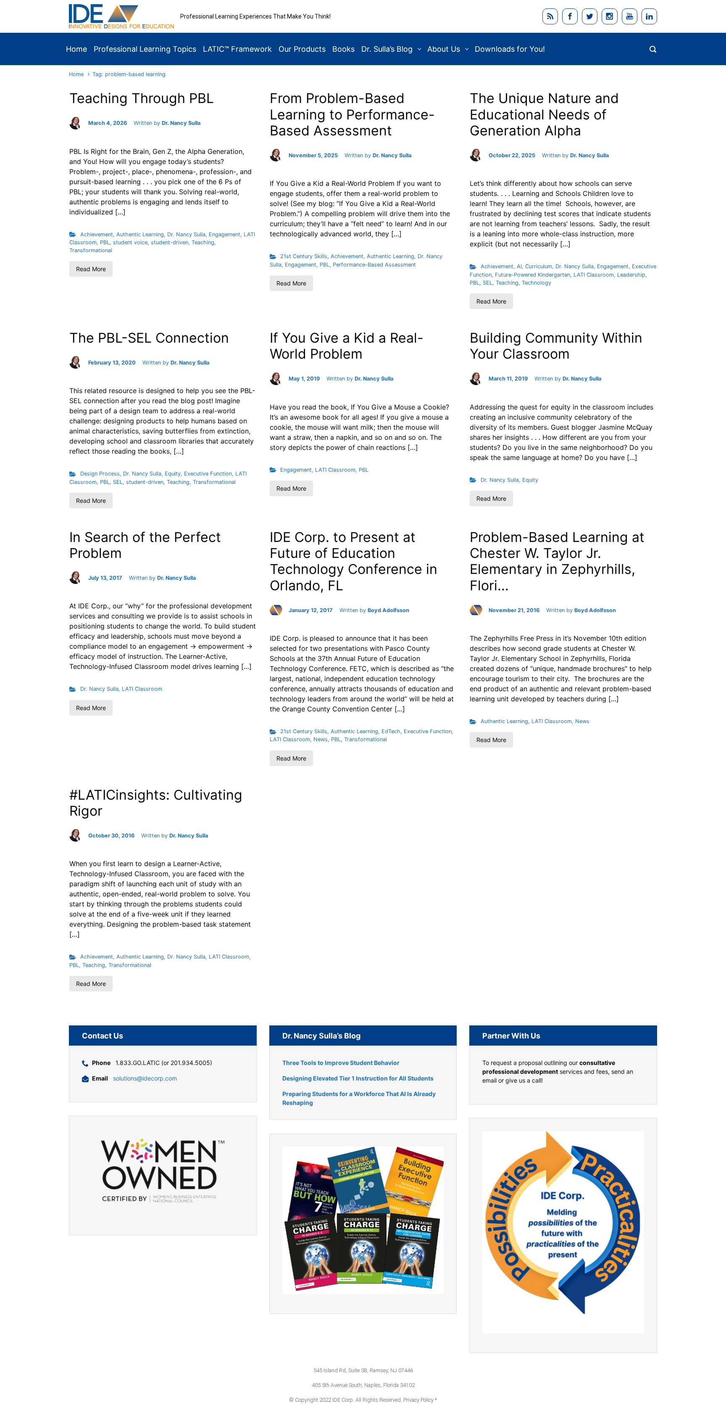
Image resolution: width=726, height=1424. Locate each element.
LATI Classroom (593, 275)
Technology (536, 283)
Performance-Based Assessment (374, 265)
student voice (130, 242)
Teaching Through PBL (141, 98)
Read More (91, 268)
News (320, 739)
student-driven (169, 242)
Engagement (224, 234)
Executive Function (208, 473)
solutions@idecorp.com (145, 1078)
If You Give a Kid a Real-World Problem (347, 346)
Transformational (90, 250)
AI (519, 266)
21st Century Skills (303, 256)
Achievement (96, 234)
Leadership (631, 275)
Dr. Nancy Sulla (181, 123)
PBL (105, 242)
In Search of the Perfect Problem (145, 545)
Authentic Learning (140, 234)
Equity (173, 473)
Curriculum (538, 266)
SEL (487, 283)
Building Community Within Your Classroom (556, 346)
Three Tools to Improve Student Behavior (341, 1062)
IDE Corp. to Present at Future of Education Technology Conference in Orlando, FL (353, 561)
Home (76, 74)
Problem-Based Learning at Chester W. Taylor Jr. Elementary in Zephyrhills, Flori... (557, 561)
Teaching (203, 242)
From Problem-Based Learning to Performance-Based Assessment (352, 114)
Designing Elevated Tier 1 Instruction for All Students (358, 1078)
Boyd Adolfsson (388, 610)
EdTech (390, 731)
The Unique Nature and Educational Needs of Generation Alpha (544, 114)
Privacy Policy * (420, 1400)
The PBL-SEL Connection (149, 338)
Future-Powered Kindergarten (532, 275)
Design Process (100, 473)
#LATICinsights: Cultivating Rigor (155, 803)
